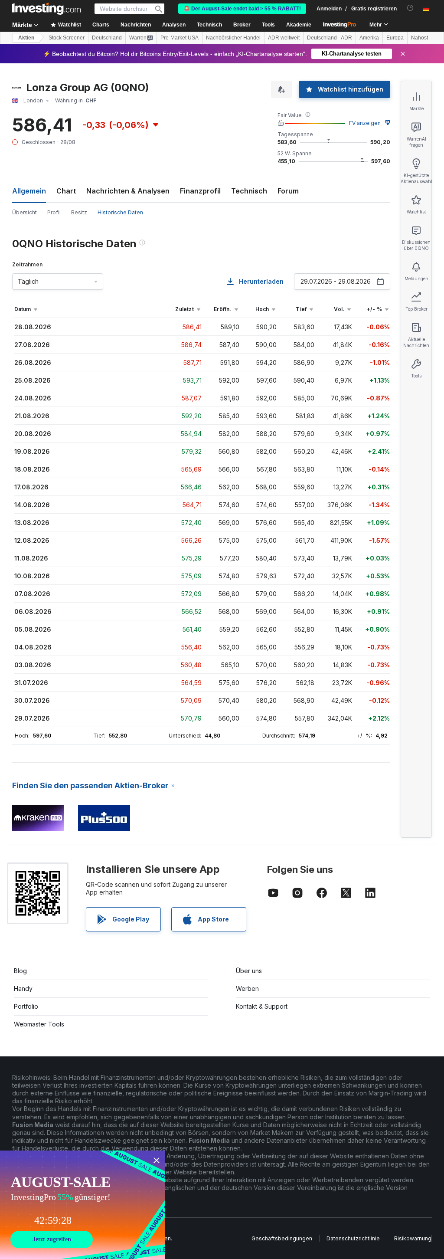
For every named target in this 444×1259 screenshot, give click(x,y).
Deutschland (107, 38)
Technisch (249, 191)
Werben (247, 988)
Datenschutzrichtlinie (353, 1238)
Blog (20, 970)
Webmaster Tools (39, 1024)
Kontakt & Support (261, 1006)
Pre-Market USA (179, 38)
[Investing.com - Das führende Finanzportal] (46, 9)
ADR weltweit (284, 38)
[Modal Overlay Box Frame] (82, 1205)
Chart (66, 191)
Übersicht (24, 212)
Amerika (369, 38)
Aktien (26, 38)
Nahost (419, 38)
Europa (395, 38)
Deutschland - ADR (329, 38)
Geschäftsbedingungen (281, 1238)
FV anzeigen (365, 123)
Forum (288, 191)
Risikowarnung (412, 1238)
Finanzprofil (200, 191)
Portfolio (26, 1006)
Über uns (249, 970)
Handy (23, 988)
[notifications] (410, 8)
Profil (54, 212)
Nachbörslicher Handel (233, 38)
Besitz (79, 212)
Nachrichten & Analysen (128, 191)
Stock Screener (67, 38)
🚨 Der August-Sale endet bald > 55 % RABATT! (242, 9)
